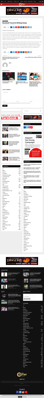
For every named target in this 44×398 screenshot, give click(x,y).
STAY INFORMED (7, 195)
